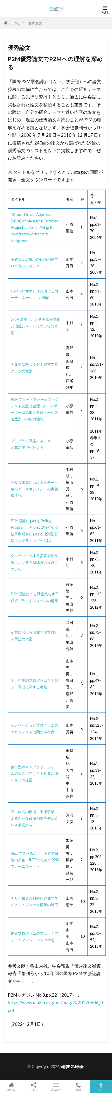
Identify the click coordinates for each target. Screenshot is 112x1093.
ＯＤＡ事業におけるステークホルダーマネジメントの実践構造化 (34, 489)
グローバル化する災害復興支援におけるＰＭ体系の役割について (34, 562)
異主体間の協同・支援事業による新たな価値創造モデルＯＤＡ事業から (34, 818)
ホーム (11, 1089)
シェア (34, 1089)
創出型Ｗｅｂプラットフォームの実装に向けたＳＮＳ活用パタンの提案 (34, 773)
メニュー (56, 1089)
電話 (78, 1089)
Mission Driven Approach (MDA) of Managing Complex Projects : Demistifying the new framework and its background (34, 227)
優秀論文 (35, 23)
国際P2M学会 (72, 1066)
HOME (14, 23)
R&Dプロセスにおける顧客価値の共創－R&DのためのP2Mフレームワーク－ (35, 860)
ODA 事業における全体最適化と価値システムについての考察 (35, 326)
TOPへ (100, 1089)
